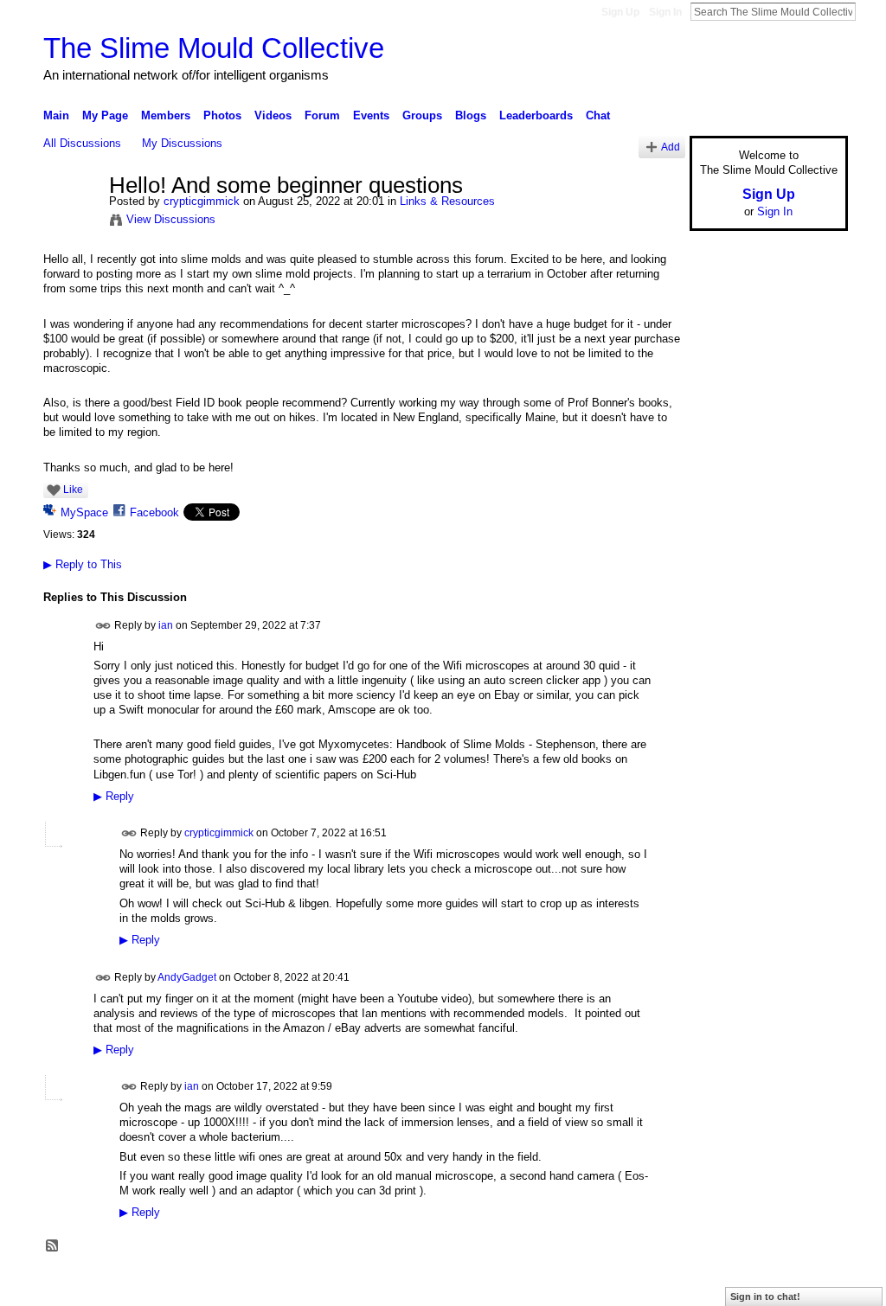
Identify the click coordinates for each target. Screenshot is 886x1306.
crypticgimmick (202, 201)
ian (165, 624)
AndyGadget (186, 976)
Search (869, 11)
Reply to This (82, 564)
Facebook (154, 512)
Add (670, 146)
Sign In (665, 12)
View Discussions (170, 219)
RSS (53, 1246)
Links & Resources (447, 201)
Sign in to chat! (765, 1296)
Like (73, 489)
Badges (651, 1286)
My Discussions (182, 143)
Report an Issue (720, 1286)
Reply (113, 797)
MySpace (84, 512)
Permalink (103, 626)
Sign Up (620, 12)
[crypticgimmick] (71, 222)
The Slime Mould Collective (213, 48)
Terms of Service (809, 1286)
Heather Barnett (173, 1286)
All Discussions (82, 143)
